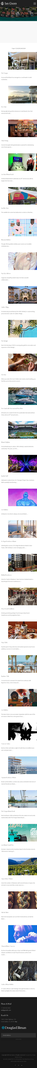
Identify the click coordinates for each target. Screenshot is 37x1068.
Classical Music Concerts (8, 946)
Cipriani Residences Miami (8, 777)
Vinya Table (4, 642)
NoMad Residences (6, 575)
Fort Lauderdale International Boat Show (12, 408)
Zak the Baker (5, 912)
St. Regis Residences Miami (8, 541)
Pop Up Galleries (6, 273)
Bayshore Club (5, 676)
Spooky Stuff (4, 476)
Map (16, 1021)
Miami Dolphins (5, 442)
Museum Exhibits (5, 240)
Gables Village (5, 307)
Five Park (3, 107)
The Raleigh (4, 341)
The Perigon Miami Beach (8, 811)
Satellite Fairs (5, 208)
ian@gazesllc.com (6, 1010)
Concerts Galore (5, 744)
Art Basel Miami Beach (7, 174)
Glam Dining (4, 140)
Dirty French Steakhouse (7, 609)
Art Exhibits (4, 509)
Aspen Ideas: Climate (7, 879)
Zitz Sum (3, 374)
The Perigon (4, 73)
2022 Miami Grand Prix (7, 845)
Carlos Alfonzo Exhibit (7, 984)
